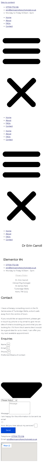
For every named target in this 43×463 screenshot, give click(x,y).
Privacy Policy (21, 275)
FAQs (8, 23)
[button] (21, 71)
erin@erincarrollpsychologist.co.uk (22, 439)
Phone (4, 352)
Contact (9, 26)
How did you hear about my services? (17, 425)
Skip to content (8, 2)
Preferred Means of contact (13, 355)
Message (5, 414)
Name (4, 344)
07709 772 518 (17, 436)
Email (3, 348)
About (8, 20)
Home (8, 17)
